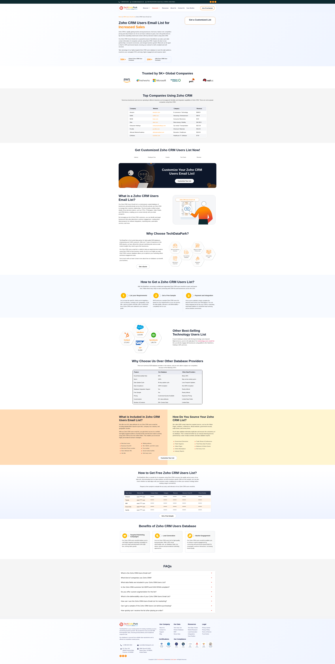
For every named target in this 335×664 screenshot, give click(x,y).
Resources (165, 8)
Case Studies (190, 8)
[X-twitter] (213, 2)
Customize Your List (184, 181)
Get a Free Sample (207, 8)
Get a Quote (143, 266)
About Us (173, 8)
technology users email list (206, 341)
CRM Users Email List (129, 16)
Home (120, 16)
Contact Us (181, 8)
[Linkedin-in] (215, 2)
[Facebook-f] (211, 2)
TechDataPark (160, 659)
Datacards (155, 8)
